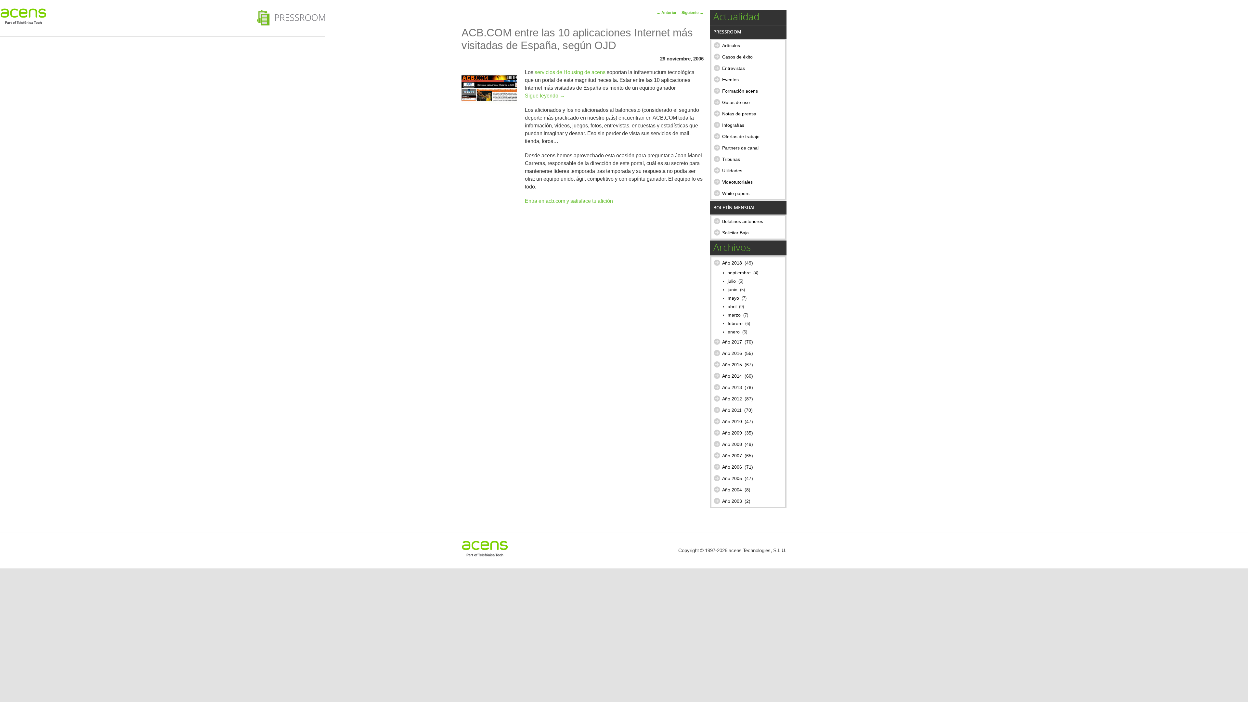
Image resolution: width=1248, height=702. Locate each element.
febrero (735, 323)
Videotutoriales (737, 182)
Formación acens (740, 91)
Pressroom (727, 32)
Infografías (733, 125)
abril (732, 306)
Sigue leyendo (545, 95)
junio (732, 289)
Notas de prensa (739, 113)
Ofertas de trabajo (741, 136)
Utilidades (732, 170)
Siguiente (693, 12)
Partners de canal (740, 147)
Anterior (666, 12)
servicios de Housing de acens (570, 72)
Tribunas (731, 159)
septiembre (739, 272)
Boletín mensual (734, 207)
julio (732, 281)
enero (734, 332)
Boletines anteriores (742, 221)
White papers (735, 193)
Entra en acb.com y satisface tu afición (569, 201)
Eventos (730, 79)
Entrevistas (733, 68)
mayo (733, 298)
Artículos (731, 45)
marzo (734, 315)
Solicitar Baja (735, 232)
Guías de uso (736, 102)
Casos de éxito (737, 56)
